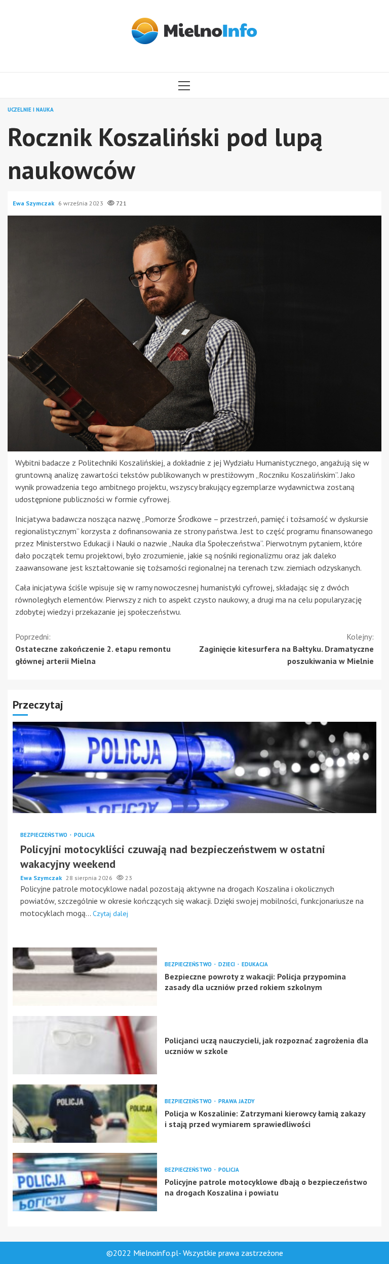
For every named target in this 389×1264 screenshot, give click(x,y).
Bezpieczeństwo (44, 835)
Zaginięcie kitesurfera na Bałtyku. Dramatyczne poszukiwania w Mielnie (286, 648)
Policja (84, 835)
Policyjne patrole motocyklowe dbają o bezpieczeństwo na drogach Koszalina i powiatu (85, 1182)
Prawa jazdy (236, 1101)
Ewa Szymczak (34, 203)
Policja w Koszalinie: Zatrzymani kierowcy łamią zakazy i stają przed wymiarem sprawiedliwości (85, 1113)
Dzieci (227, 964)
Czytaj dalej (110, 913)
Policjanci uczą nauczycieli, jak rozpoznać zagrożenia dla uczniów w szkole (85, 1045)
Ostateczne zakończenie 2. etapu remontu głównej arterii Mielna (93, 648)
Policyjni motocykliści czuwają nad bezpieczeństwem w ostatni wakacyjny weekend (194, 767)
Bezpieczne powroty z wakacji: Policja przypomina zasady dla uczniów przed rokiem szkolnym (85, 976)
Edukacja (255, 964)
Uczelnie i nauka (31, 110)
